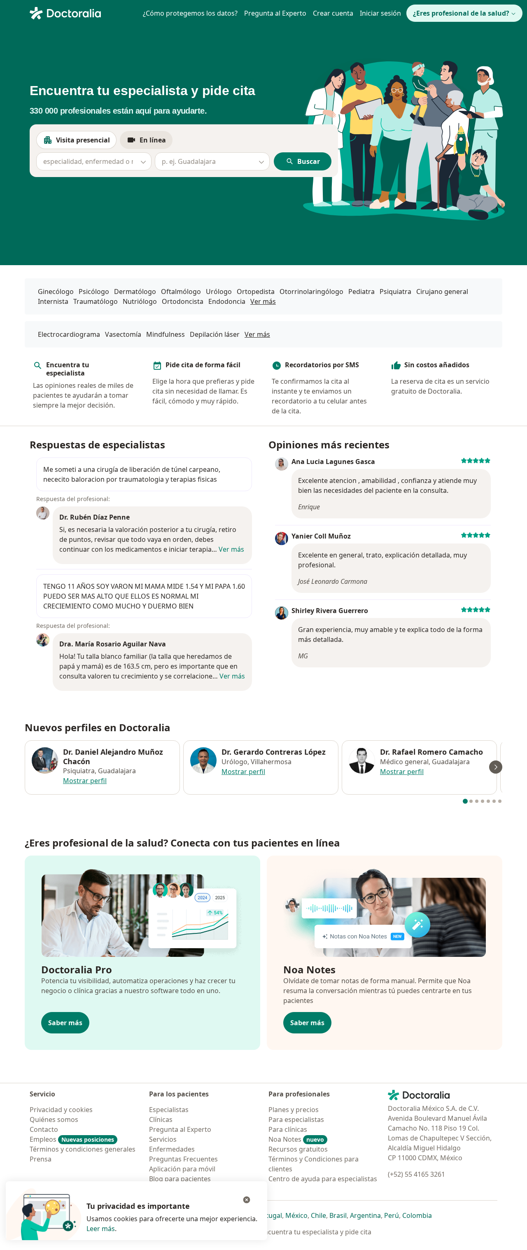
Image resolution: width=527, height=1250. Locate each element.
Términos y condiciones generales (82, 1149)
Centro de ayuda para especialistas (322, 1178)
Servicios (163, 1139)
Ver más (263, 301)
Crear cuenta (333, 13)
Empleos (72, 1139)
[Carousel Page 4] (482, 801)
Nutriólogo (140, 301)
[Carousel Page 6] (494, 801)
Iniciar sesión (380, 13)
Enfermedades (172, 1149)
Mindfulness (165, 334)
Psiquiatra (395, 291)
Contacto (44, 1129)
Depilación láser (215, 334)
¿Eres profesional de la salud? (461, 13)
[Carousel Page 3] (476, 801)
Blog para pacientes (180, 1178)
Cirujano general (442, 291)
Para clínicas (287, 1129)
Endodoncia (226, 301)
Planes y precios (293, 1109)
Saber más (65, 1022)
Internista (53, 301)
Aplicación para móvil (182, 1168)
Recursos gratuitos (298, 1149)
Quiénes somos (54, 1119)
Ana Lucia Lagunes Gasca (333, 461)
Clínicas (161, 1119)
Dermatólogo (135, 291)
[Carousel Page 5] (488, 801)
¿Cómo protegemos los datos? (190, 13)
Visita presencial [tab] (86, 142)
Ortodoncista (182, 301)
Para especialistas (296, 1119)
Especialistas (169, 1109)
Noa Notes (296, 1139)
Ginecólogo (56, 291)
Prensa (40, 1159)
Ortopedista (256, 291)
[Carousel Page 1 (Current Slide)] (465, 801)
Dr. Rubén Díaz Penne (94, 517)
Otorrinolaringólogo (311, 291)
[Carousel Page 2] (471, 801)
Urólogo (219, 291)
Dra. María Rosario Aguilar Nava (112, 643)
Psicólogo (94, 291)
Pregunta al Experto (275, 13)
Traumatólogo (95, 301)
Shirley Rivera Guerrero (329, 610)
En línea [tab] (156, 142)
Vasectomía (123, 334)
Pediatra (361, 291)
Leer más (100, 1228)
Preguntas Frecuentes (183, 1159)
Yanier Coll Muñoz (321, 536)
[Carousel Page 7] (499, 801)
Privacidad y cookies (61, 1109)
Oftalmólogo (181, 291)
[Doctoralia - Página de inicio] (81, 12)
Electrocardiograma (69, 334)
